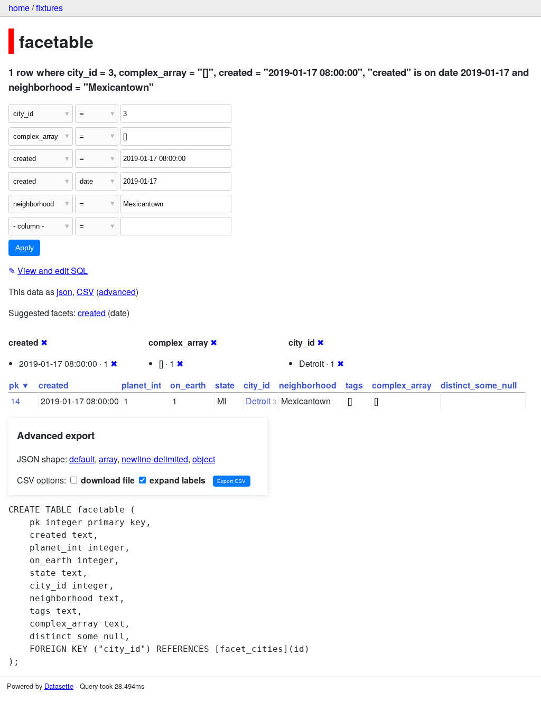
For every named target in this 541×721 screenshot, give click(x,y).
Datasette (58, 686)
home (19, 8)
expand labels (176, 480)
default (82, 459)
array (108, 459)
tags (354, 385)
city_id (257, 385)
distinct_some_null (479, 385)
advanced (117, 292)
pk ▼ (19, 385)
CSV (85, 292)
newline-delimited (155, 459)
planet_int (141, 385)
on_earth (188, 385)
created (92, 313)
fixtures (49, 8)
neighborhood (308, 385)
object (203, 459)
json (64, 292)
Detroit (258, 401)
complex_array (402, 385)
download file (107, 480)
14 (15, 401)
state (225, 385)
